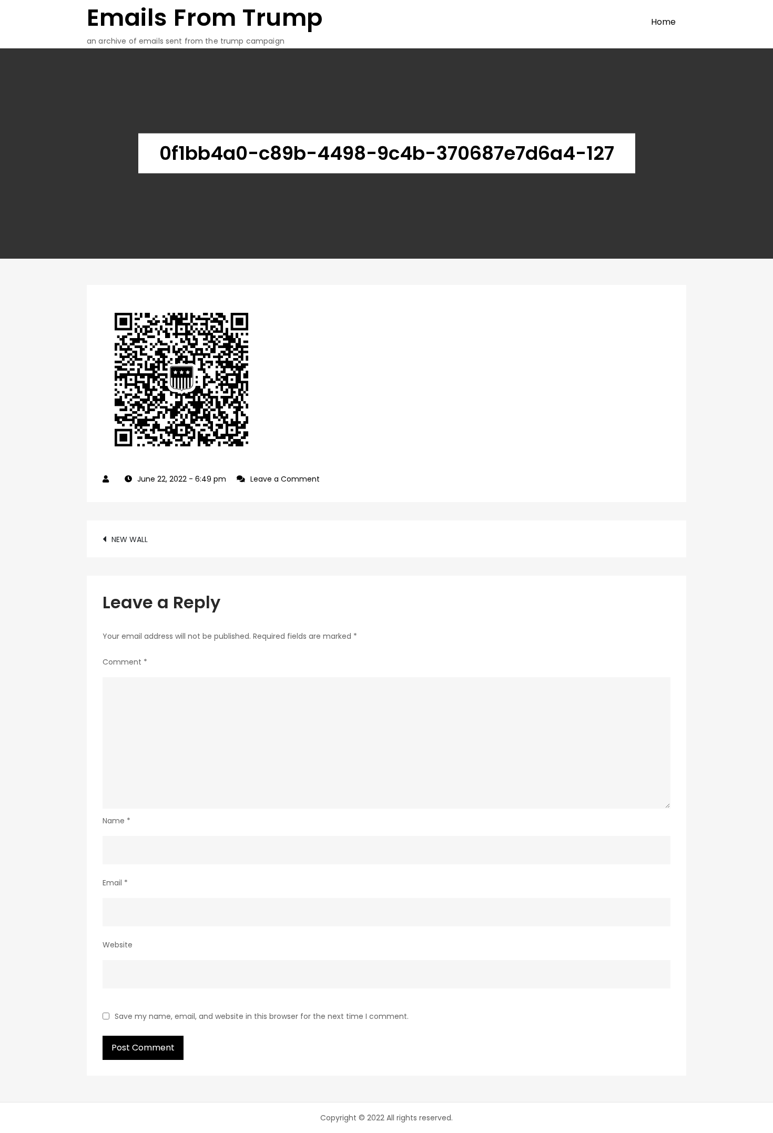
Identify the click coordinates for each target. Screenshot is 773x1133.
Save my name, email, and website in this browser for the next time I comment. (262, 1016)
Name (116, 820)
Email (115, 882)
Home (663, 22)
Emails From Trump (205, 17)
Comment (125, 662)
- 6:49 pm (181, 479)
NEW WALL (129, 539)
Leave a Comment (285, 479)
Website (118, 945)
